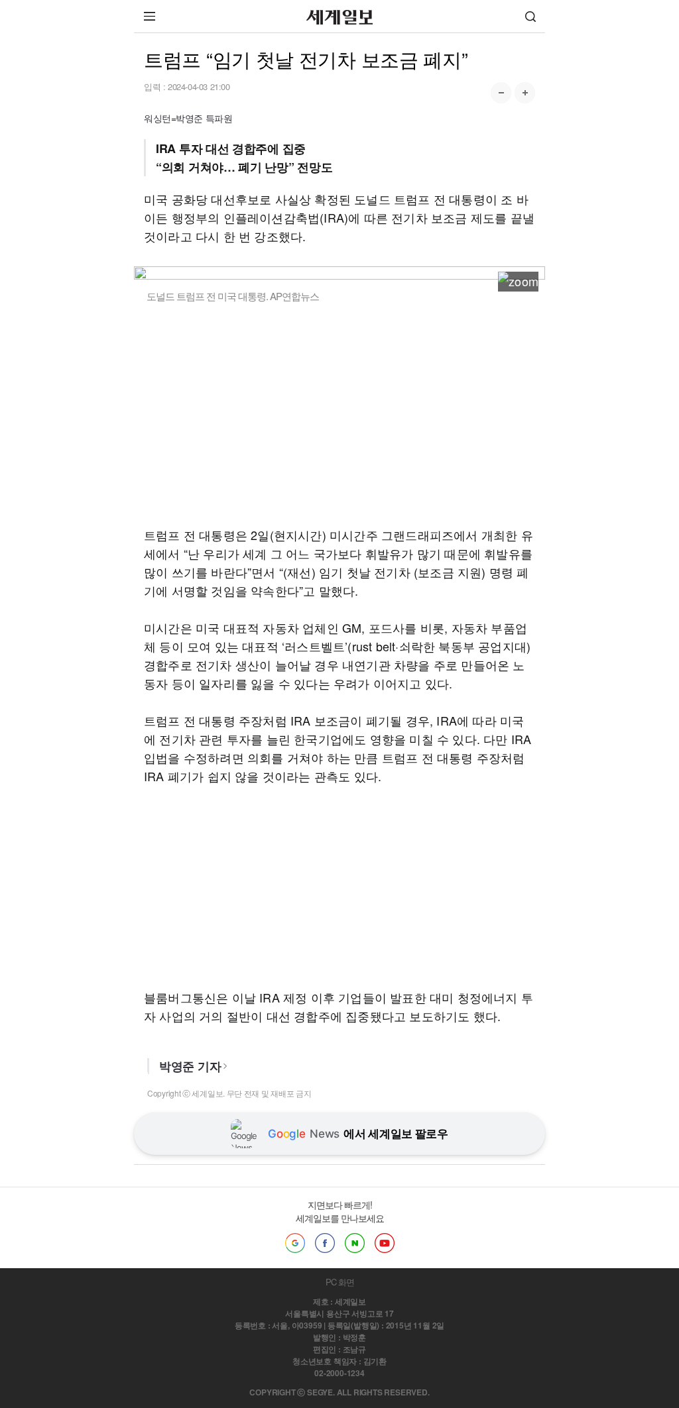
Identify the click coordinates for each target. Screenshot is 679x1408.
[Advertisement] (339, 414)
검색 (530, 16)
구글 (295, 1243)
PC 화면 (340, 1281)
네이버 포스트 (355, 1243)
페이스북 (325, 1243)
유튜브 (385, 1243)
